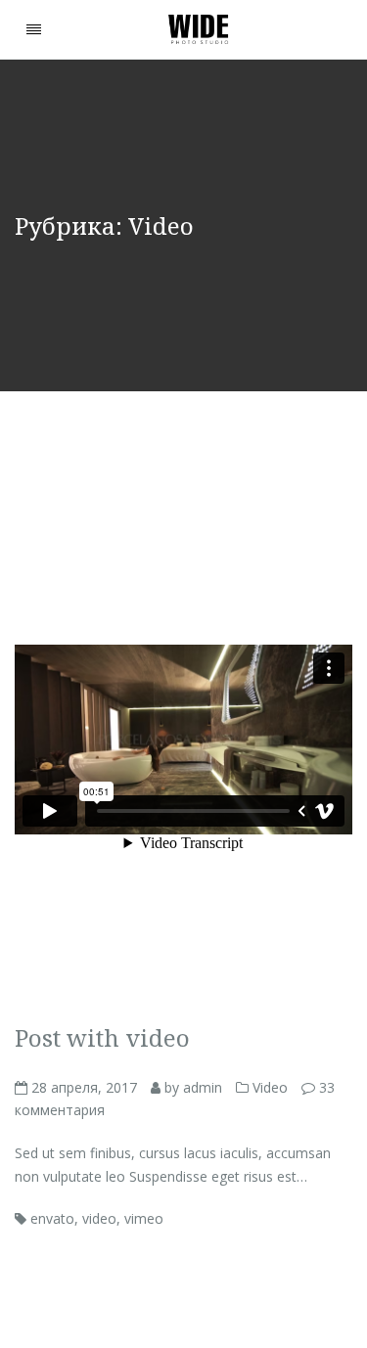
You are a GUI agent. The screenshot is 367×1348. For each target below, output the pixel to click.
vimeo (143, 1218)
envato (52, 1218)
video (99, 1218)
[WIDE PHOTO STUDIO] (199, 29)
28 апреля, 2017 (82, 1087)
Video (270, 1087)
